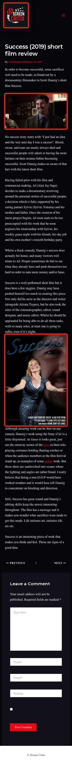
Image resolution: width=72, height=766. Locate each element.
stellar (49, 461)
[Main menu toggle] (63, 15)
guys (46, 444)
